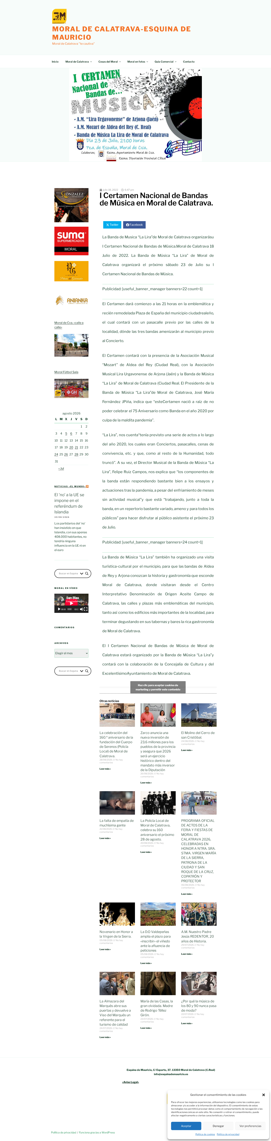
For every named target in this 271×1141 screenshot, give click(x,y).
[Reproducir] (59, 609)
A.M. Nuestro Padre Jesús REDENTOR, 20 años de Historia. (197, 936)
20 (71, 447)
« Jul (61, 468)
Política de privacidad (228, 1134)
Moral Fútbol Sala (66, 372)
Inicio (55, 61)
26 (66, 454)
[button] (263, 1095)
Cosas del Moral (108, 61)
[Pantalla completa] (86, 609)
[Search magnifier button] (86, 573)
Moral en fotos (136, 61)
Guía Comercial (164, 61)
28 (76, 454)
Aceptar (186, 1126)
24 (56, 454)
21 (76, 447)
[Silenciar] (82, 609)
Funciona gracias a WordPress (97, 1132)
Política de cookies (205, 1134)
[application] (71, 603)
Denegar (218, 1126)
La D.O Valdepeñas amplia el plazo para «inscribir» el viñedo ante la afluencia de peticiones (155, 941)
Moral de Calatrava (77, 61)
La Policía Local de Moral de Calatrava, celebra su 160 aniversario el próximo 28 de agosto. (157, 830)
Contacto (188, 61)
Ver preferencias (250, 1126)
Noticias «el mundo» (70, 486)
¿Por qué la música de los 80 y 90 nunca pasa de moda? (198, 1005)
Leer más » (105, 768)
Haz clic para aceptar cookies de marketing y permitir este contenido (158, 687)
